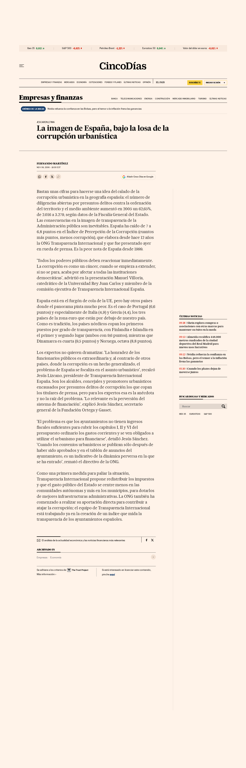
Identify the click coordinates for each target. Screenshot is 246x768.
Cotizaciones (95, 82)
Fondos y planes (113, 82)
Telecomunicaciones (131, 99)
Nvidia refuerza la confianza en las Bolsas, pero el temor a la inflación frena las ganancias (95, 108)
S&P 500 (66, 48)
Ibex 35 (31, 48)
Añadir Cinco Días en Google (140, 176)
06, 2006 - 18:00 (48, 167)
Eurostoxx (194, 414)
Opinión (147, 82)
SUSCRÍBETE (195, 82)
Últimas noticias (132, 82)
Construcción (162, 99)
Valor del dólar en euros (195, 48)
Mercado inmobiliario (184, 99)
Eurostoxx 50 (148, 48)
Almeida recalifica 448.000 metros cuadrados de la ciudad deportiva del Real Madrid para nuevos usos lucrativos (200, 342)
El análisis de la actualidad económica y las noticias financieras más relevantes (83, 540)
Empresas (42, 557)
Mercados (69, 82)
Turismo (202, 99)
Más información (46, 574)
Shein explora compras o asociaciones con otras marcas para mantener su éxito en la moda (201, 326)
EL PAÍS (159, 81)
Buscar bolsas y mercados (196, 396)
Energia (148, 99)
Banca (114, 99)
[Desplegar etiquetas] (153, 557)
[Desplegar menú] (21, 66)
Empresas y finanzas (51, 82)
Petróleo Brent (107, 48)
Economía (82, 82)
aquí (112, 574)
